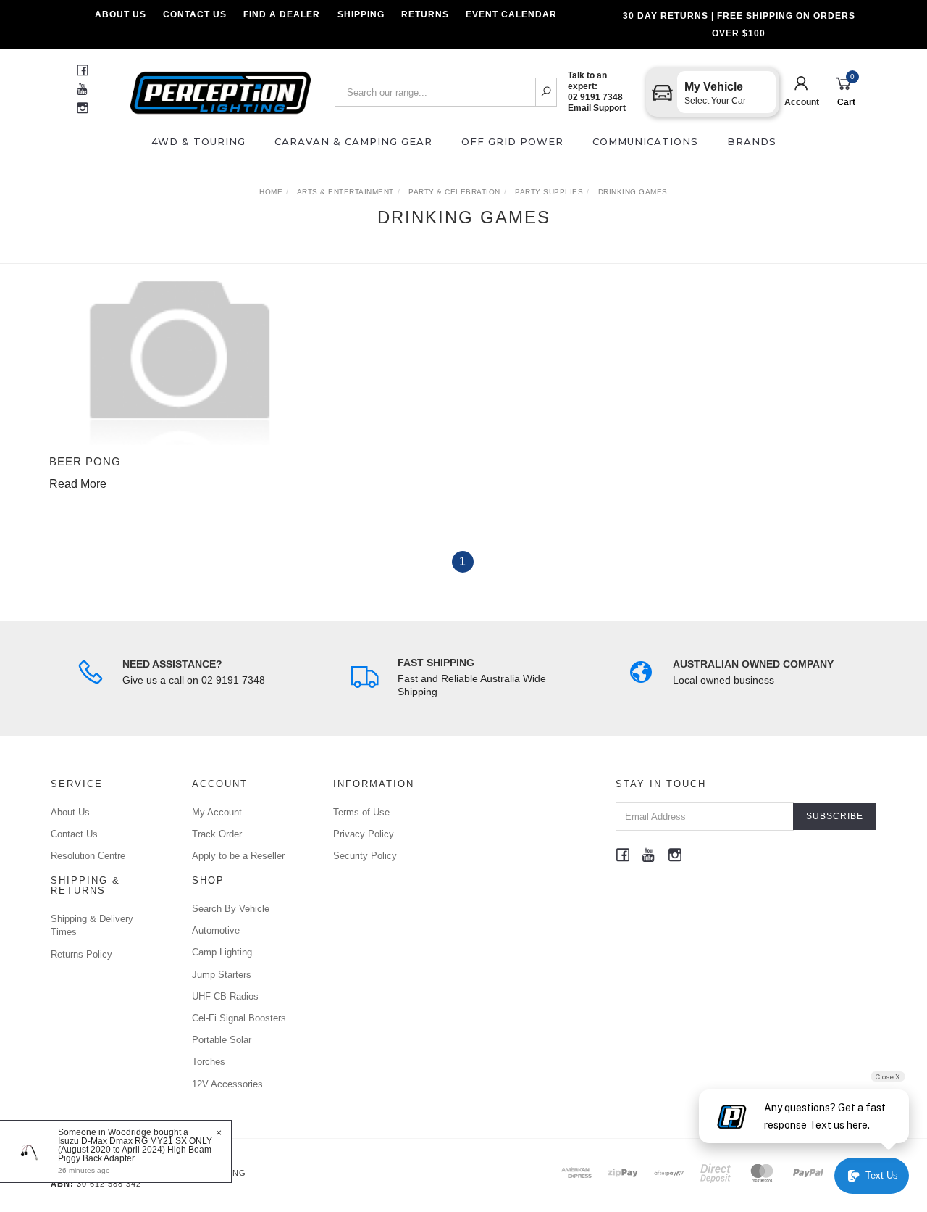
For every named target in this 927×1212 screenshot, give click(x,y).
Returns (425, 14)
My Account (217, 812)
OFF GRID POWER (512, 141)
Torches (208, 1061)
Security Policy (365, 855)
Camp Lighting (222, 952)
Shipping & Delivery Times (92, 925)
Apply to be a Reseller (238, 855)
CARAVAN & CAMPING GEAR (353, 141)
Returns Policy (81, 954)
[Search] (546, 92)
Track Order (217, 834)
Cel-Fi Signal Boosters (239, 1018)
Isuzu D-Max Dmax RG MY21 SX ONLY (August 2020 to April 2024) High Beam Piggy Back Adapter (135, 1149)
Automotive (216, 930)
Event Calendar (511, 14)
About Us (120, 14)
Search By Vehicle (230, 908)
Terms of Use (361, 812)
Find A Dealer (281, 14)
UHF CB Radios (225, 996)
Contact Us (195, 14)
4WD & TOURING (198, 141)
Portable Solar (221, 1039)
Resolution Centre (88, 855)
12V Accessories (227, 1084)
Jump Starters (221, 974)
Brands (751, 141)
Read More (77, 484)
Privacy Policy (363, 834)
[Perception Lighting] (220, 88)
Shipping (361, 14)
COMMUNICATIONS (645, 141)
